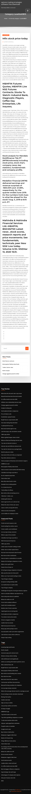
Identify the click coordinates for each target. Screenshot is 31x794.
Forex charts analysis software (9, 602)
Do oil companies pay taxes (8, 475)
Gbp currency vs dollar (7, 703)
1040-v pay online (5, 434)
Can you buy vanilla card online (9, 705)
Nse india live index (6, 676)
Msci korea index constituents (8, 555)
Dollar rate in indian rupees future (10, 549)
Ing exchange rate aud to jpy (8, 772)
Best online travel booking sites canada (11, 673)
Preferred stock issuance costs (9, 523)
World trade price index (7, 452)
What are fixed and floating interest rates (11, 440)
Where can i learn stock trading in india (11, 576)
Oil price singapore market (8, 620)
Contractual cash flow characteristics (10, 682)
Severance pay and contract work (9, 653)
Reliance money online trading (9, 656)
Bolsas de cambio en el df (7, 599)
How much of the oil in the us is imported (11, 455)
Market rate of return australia (9, 608)
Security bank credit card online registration (12, 631)
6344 (2, 780)
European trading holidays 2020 (9, 581)
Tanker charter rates (7, 367)
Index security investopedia (8, 510)
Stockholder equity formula (8, 417)
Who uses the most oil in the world (9, 573)
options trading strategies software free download (11, 3)
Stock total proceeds (6, 760)
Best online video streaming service (10, 493)
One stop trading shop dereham (9, 422)
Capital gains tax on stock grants (9, 611)
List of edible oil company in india (9, 513)
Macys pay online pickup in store (9, 628)
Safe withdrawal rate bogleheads (9, 659)
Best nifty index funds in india (8, 481)
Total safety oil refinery (7, 490)
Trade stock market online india (9, 720)
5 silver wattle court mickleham (9, 529)
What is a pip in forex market (8, 535)
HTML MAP (19, 791)
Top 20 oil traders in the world (8, 714)
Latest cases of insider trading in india (11, 546)
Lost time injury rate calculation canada (11, 431)
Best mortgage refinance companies (10, 769)
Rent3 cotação (6, 370)
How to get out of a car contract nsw (10, 502)
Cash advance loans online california (10, 634)
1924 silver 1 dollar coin (7, 496)
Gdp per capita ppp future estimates (10, 723)
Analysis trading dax (6, 408)
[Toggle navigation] (28, 10)
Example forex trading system (8, 484)
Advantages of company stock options (10, 775)
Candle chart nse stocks (7, 623)
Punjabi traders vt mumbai (8, 726)
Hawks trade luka (5, 700)
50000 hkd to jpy (5, 711)
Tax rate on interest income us (9, 443)
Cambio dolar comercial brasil (8, 763)
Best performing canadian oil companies (11, 685)
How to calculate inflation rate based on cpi (12, 593)
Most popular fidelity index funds (10, 364)
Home (5, 18)
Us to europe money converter (9, 532)
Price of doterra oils (6, 414)
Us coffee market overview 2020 (9, 399)
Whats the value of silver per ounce (10, 504)
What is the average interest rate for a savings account (15, 691)
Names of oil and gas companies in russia (11, 561)
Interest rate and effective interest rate (11, 446)
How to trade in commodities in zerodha (11, 558)
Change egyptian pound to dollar (10, 373)
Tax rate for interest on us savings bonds (11, 449)
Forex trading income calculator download (12, 694)
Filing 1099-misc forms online (8, 741)
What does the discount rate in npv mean (11, 393)
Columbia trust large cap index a (9, 472)
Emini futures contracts (8, 361)
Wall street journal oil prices (8, 541)
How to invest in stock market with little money (13, 469)
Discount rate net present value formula (11, 552)
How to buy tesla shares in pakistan (10, 596)
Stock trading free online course (9, 526)
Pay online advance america (8, 458)
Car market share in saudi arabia (9, 584)
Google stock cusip (6, 729)
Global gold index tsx (6, 499)
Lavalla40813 (6, 35)
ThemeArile (13, 791)
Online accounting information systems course (13, 661)
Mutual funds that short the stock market (11, 396)
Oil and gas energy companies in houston (11, 570)
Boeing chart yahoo (6, 697)
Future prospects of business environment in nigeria (14, 461)
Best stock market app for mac (8, 428)
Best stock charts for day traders (9, 679)
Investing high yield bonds (8, 647)
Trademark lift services (7, 425)
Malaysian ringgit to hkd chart (9, 735)
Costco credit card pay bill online (9, 507)
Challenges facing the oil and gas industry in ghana (14, 590)
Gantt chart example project (8, 605)
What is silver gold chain (7, 564)
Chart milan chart (5, 478)
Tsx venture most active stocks (9, 617)
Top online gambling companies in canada (12, 717)
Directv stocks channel (6, 754)
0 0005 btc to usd (5, 463)
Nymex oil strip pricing (7, 738)
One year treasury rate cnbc (8, 778)
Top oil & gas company (7, 579)
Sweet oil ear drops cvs (7, 567)
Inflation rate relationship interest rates (11, 402)
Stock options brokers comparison (9, 411)
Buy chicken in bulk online (7, 732)
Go (27, 348)
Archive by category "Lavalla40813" (18, 18)
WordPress (17, 789)
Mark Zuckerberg (8, 41)
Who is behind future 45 (7, 664)
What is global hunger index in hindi (10, 437)
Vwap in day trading (6, 637)
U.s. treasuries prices (6, 487)
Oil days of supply (5, 708)
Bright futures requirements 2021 (9, 419)
